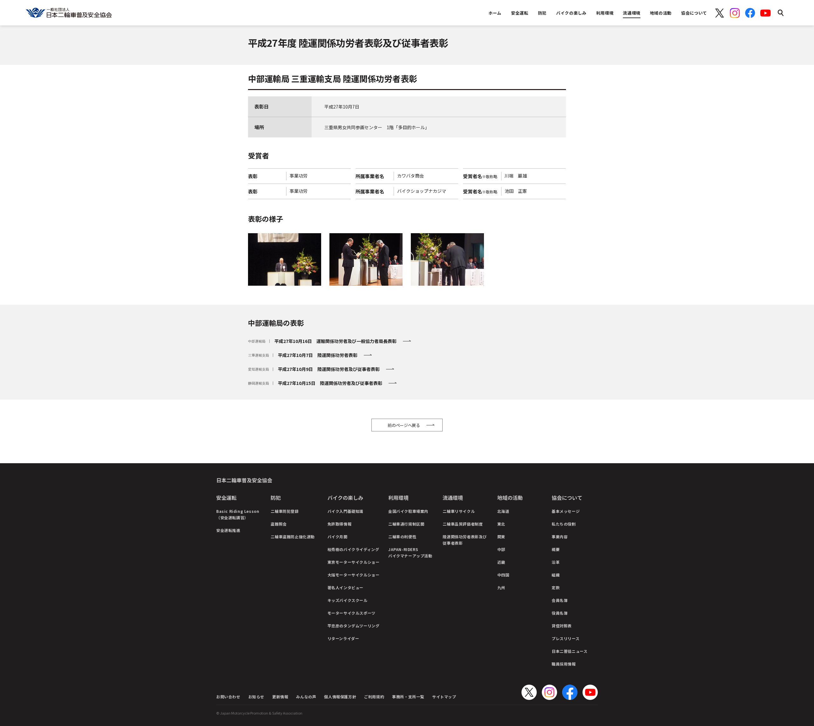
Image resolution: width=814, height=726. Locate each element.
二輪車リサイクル (459, 511)
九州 (501, 587)
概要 (556, 549)
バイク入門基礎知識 (345, 511)
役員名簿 (560, 613)
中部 (501, 549)
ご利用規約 (374, 696)
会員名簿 (560, 600)
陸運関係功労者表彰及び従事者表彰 (465, 540)
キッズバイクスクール (348, 600)
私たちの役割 (564, 524)
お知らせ (256, 696)
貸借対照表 (562, 625)
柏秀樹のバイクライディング (353, 549)
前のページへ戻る (404, 425)
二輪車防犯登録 (285, 511)
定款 (556, 587)
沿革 (556, 562)
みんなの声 (306, 696)
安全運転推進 (228, 530)
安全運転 (226, 497)
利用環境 (398, 497)
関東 (501, 536)
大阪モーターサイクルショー (354, 574)
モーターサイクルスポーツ (352, 613)
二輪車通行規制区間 (406, 524)
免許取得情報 (340, 524)
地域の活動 (510, 497)
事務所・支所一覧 (408, 696)
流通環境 (453, 497)
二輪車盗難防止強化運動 (293, 536)
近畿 (501, 562)
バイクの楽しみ (345, 497)
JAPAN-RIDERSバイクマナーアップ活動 (410, 552)
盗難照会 (278, 524)
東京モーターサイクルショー (354, 562)
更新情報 (280, 696)
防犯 (276, 497)
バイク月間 (338, 536)
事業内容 (560, 536)
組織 (556, 574)
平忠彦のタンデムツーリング (354, 625)
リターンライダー (343, 638)
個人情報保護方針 (340, 696)
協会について (567, 497)
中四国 (503, 574)
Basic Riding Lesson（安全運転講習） (237, 514)
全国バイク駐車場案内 (408, 511)
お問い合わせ (228, 696)
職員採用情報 (564, 664)
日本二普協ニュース (569, 651)
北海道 (503, 511)
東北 (501, 524)
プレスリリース (565, 638)
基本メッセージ (566, 511)
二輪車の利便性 (402, 536)
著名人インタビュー (345, 587)
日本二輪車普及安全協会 (244, 480)
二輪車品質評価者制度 (463, 524)
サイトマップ (444, 696)
